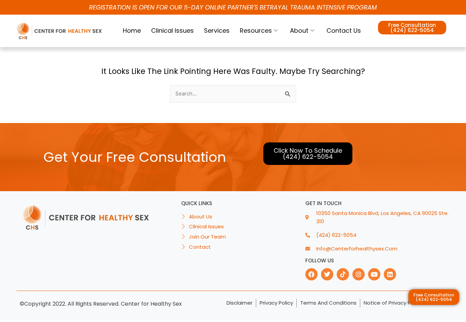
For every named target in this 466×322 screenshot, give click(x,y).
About (299, 30)
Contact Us (343, 30)
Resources (256, 30)
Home (132, 30)
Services (217, 30)
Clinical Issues (172, 30)
